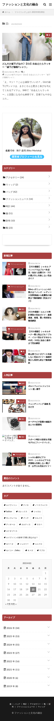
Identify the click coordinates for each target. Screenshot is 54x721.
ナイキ (26, 505)
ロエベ (39, 524)
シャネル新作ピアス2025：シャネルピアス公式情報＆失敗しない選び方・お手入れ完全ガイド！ (40, 462)
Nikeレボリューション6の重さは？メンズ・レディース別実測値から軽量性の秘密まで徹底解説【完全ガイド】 (40, 295)
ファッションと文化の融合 (20, 4)
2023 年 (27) (12, 653)
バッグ (11, 192)
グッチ (26, 518)
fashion (9, 511)
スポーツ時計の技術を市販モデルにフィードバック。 (40, 441)
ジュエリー (24, 544)
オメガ (30, 550)
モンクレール (11, 518)
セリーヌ (9, 544)
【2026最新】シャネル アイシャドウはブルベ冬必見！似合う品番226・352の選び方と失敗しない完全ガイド (40, 272)
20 (33, 589)
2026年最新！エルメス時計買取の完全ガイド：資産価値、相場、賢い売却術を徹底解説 (40, 316)
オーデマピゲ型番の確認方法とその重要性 (40, 423)
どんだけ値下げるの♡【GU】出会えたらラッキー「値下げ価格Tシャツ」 (26, 65)
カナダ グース (11, 531)
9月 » (13, 604)
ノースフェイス (41, 505)
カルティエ (25, 524)
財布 (10, 221)
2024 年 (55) (12, 645)
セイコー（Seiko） (13, 550)
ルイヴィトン (11, 505)
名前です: (10, 151)
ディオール (10, 524)
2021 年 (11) (12, 670)
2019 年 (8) (12, 686)
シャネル (37, 511)
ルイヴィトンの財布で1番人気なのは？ (22, 537)
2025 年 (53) (12, 636)
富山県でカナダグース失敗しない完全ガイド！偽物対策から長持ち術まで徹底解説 (40, 358)
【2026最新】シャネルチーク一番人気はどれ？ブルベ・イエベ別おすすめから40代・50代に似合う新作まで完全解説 (40, 337)
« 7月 (8, 604)
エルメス (38, 518)
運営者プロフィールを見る (27, 157)
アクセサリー (14, 177)
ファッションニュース (19, 199)
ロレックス (22, 511)
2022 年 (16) (12, 661)
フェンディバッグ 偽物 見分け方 (39, 405)
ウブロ (42, 550)
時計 (10, 206)
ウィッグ (11, 185)
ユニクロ (38, 544)
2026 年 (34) (12, 628)
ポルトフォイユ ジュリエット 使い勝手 (39, 387)
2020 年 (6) (12, 678)
